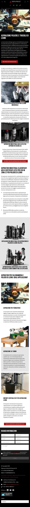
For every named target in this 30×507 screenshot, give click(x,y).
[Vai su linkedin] (7, 490)
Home (2, 8)
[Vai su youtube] (10, 490)
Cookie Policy (9, 475)
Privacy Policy (3, 475)
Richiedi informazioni (9, 61)
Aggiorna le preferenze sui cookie (19, 475)
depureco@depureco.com (12, 484)
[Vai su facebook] (13, 490)
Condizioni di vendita (14, 477)
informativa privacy (15, 452)
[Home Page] (15, 1)
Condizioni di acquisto (5, 477)
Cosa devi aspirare (7, 8)
